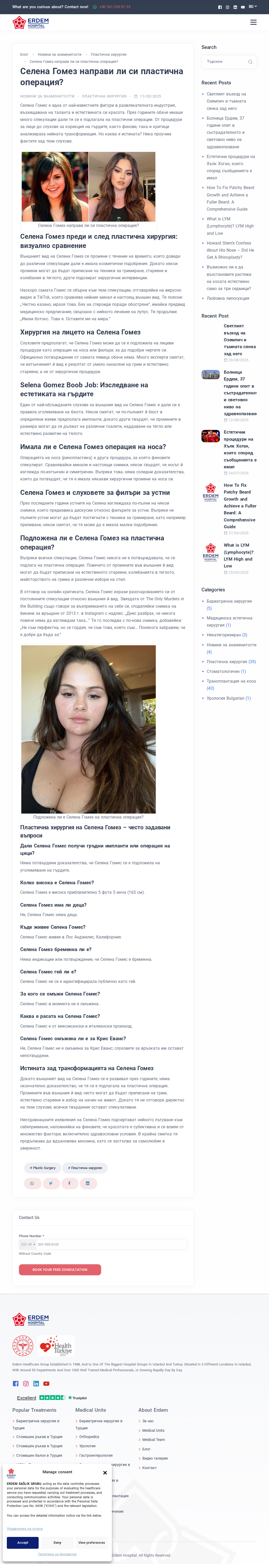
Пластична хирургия (104, 96)
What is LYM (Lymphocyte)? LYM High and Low (230, 226)
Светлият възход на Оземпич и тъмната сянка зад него (226, 101)
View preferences (91, 1543)
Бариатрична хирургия (229, 601)
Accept (22, 1543)
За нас (148, 1421)
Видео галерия (155, 1458)
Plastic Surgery (44, 1168)
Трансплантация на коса (231, 681)
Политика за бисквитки (57, 1554)
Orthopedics (89, 1437)
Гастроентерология (96, 1455)
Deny (57, 1543)
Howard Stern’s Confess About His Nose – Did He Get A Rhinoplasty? (230, 250)
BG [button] (251, 6)
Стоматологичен (223, 671)
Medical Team (153, 1440)
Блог (146, 1449)
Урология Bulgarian (225, 698)
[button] (105, 1472)
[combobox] (28, 1245)
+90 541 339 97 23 (115, 7)
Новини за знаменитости (47, 96)
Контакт (149, 1468)
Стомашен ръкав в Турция (39, 1437)
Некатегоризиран (224, 634)
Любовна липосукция (228, 298)
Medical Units (153, 1430)
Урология (87, 1446)
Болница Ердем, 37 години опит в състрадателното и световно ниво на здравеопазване (226, 132)
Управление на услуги (25, 1529)
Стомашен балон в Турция (39, 1455)
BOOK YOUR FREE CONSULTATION (60, 1270)
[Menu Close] (253, 22)
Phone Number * (31, 1236)
